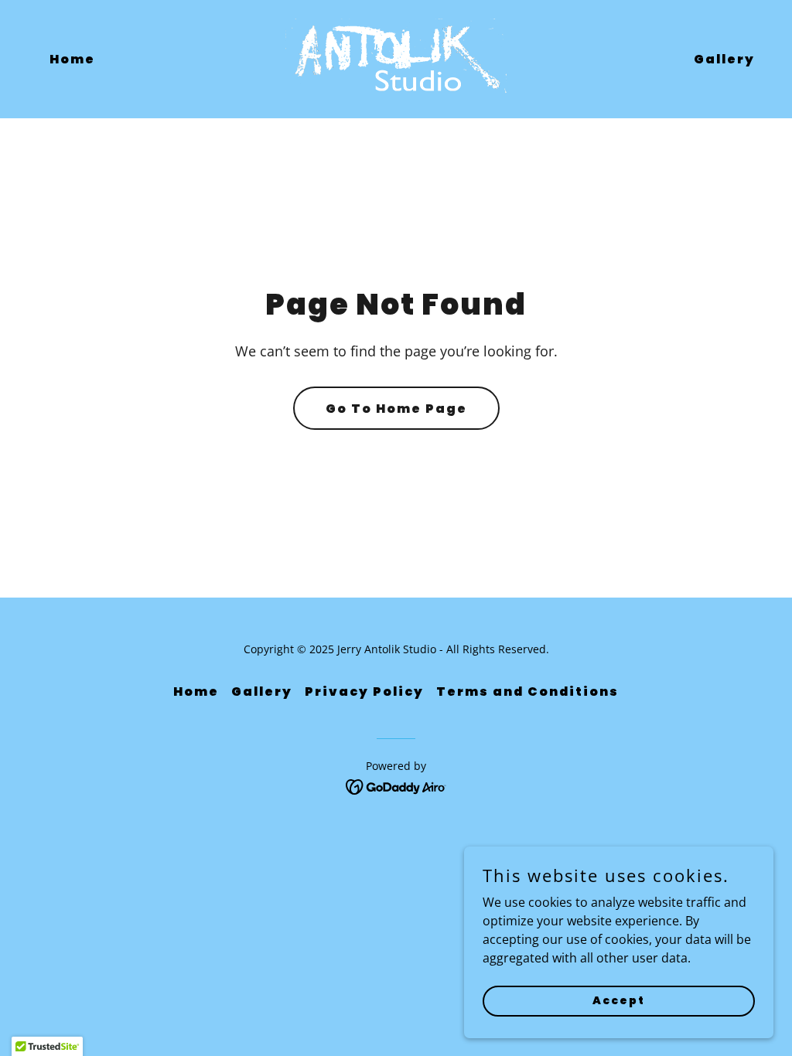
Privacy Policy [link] (364, 691)
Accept (618, 1000)
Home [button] (196, 691)
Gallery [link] (724, 59)
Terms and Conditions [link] (527, 691)
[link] (395, 57)
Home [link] (72, 59)
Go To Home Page (396, 408)
